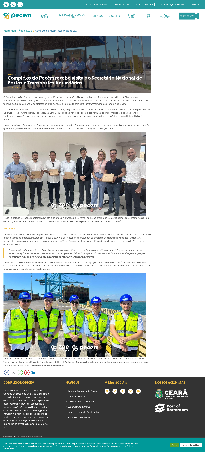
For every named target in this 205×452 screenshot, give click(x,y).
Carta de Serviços (76, 396)
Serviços (98, 15)
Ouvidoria (194, 4)
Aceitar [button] (175, 445)
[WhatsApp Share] (20, 372)
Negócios (114, 15)
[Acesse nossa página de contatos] (13, 4)
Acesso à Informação (96, 4)
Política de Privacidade (79, 417)
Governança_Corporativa (171, 4)
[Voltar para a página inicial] (17, 15)
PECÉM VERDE (131, 15)
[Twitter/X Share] (13, 372)
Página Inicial (9, 30)
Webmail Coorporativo (79, 406)
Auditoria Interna (121, 4)
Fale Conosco (165, 15)
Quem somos (44, 15)
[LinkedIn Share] (33, 372)
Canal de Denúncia (144, 4)
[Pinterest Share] (27, 372)
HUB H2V (148, 15)
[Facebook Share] (6, 372)
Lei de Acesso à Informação (81, 401)
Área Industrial (25, 30)
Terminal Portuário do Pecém (72, 15)
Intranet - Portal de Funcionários (83, 412)
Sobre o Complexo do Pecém (82, 391)
